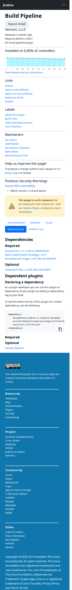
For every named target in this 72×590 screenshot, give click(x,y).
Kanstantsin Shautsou (17, 147)
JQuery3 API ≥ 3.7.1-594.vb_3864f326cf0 (27, 250)
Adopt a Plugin (31, 208)
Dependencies (16, 229)
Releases (35, 222)
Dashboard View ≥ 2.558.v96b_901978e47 (28, 269)
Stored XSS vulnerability (20, 186)
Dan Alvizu (11, 139)
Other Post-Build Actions (18, 122)
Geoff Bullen (12, 143)
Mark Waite (11, 151)
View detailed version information (24, 72)
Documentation (16, 222)
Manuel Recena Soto (16, 155)
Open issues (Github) (17, 89)
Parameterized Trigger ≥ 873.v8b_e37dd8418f (30, 258)
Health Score (36, 229)
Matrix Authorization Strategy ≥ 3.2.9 (25, 254)
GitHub (9, 85)
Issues (49, 222)
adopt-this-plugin (15, 114)
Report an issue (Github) (18, 93)
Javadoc (9, 101)
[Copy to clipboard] (60, 329)
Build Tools (11, 118)
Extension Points (14, 97)
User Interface (13, 126)
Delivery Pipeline (14, 348)
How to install (16, 24)
